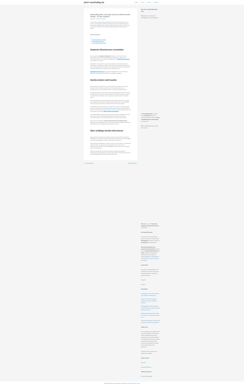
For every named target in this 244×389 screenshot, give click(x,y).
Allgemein (93, 18)
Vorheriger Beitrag (88, 163)
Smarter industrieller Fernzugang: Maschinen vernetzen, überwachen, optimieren (149, 300)
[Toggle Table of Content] (91, 38)
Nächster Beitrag (132, 163)
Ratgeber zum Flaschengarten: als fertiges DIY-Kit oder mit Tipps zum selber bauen (150, 258)
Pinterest (143, 284)
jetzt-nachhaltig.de (94, 2)
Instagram (143, 279)
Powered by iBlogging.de (146, 376)
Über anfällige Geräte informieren (99, 42)
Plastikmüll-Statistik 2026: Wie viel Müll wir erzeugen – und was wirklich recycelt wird (150, 315)
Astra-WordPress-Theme (134, 383)
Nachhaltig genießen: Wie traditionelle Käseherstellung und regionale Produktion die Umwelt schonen (150, 308)
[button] (138, 2)
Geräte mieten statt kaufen (98, 41)
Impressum (143, 362)
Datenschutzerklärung (146, 367)
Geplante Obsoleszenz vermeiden (99, 39)
